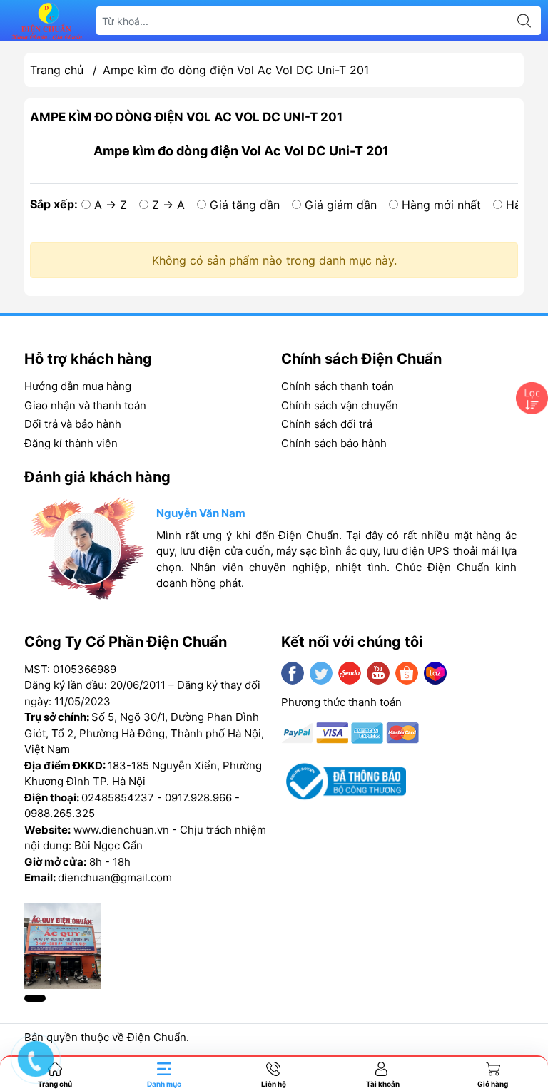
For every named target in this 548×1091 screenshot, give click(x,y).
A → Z (110, 205)
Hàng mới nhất (441, 205)
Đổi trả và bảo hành (72, 424)
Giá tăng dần (245, 205)
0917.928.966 (198, 797)
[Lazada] (435, 673)
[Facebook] (292, 673)
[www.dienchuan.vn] (47, 21)
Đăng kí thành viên (71, 443)
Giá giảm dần (341, 205)
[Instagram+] (349, 673)
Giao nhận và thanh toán (85, 405)
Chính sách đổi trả (326, 424)
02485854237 (117, 797)
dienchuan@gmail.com (115, 877)
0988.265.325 (59, 813)
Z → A (168, 205)
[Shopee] (406, 673)
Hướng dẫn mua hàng (77, 386)
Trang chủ (56, 70)
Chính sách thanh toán (337, 386)
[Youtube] (378, 673)
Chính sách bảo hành (334, 443)
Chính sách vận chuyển (339, 405)
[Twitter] (321, 673)
